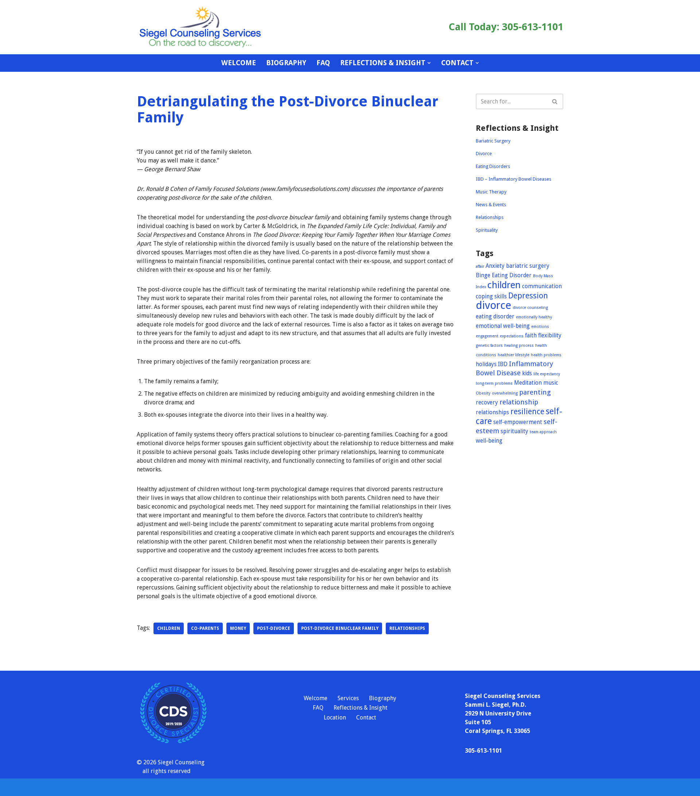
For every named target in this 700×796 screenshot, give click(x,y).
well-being (489, 441)
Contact (366, 717)
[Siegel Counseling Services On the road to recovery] (200, 27)
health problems (546, 355)
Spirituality (487, 230)
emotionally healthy (534, 317)
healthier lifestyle (513, 355)
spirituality (514, 431)
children (168, 628)
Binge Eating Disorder (504, 275)
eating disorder (495, 316)
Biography (286, 63)
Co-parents (205, 628)
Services (348, 698)
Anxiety (495, 266)
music (550, 383)
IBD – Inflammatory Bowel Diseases (513, 179)
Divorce (484, 153)
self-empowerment (517, 422)
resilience (527, 411)
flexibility (549, 335)
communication (542, 286)
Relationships (489, 217)
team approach (543, 432)
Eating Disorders (493, 166)
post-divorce (273, 628)
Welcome (238, 63)
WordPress (202, 787)
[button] (429, 63)
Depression (528, 295)
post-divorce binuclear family (339, 628)
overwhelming (505, 393)
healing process (519, 345)
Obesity (483, 393)
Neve (143, 787)
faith (531, 335)
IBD (503, 364)
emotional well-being (503, 326)
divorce (493, 305)
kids (527, 373)
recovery (487, 402)
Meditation (528, 383)
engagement (487, 336)
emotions (540, 326)
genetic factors (489, 345)
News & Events (491, 204)
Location (335, 717)
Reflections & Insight (361, 707)
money (238, 628)
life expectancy (546, 374)
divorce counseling (530, 307)
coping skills (491, 296)
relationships (407, 628)
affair (480, 266)
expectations (512, 336)
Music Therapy (491, 192)
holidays (486, 364)
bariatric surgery (527, 266)
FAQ (323, 63)
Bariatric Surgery (493, 141)
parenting (535, 392)
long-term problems (494, 383)
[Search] (555, 101)
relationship (518, 402)
